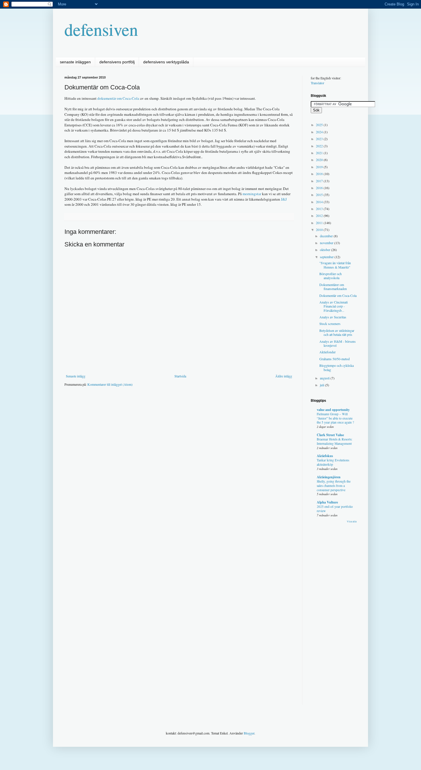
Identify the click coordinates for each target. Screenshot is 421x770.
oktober (325, 249)
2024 (320, 132)
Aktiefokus (325, 455)
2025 (320, 124)
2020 (320, 159)
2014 (320, 201)
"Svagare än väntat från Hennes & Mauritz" (335, 264)
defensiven (101, 29)
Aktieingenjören (329, 477)
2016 (320, 187)
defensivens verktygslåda (166, 62)
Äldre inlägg (283, 376)
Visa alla (352, 521)
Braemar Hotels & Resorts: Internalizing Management (334, 441)
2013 (320, 208)
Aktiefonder (327, 352)
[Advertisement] (168, 408)
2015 (320, 194)
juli (322, 385)
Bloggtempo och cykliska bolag (336, 367)
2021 (320, 152)
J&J (284, 199)
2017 (320, 181)
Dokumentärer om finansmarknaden (333, 286)
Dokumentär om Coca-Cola (338, 295)
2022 (320, 146)
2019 (320, 166)
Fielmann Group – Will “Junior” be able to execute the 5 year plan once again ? (335, 418)
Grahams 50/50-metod (334, 358)
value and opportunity (333, 409)
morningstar (252, 193)
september (327, 256)
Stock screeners (330, 323)
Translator (317, 83)
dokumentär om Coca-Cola (118, 98)
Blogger (249, 733)
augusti (325, 378)
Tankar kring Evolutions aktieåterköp (333, 462)
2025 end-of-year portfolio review (335, 508)
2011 (320, 222)
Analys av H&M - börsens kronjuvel (337, 343)
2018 (320, 173)
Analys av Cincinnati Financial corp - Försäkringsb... (333, 306)
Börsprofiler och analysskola (330, 275)
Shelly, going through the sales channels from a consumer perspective (334, 485)
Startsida (180, 376)
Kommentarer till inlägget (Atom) (110, 384)
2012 (320, 215)
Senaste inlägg (75, 376)
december (327, 236)
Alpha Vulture (327, 502)
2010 (320, 229)
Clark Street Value (330, 434)
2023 (320, 138)
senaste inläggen (75, 62)
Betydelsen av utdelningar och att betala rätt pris (336, 332)
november (327, 242)
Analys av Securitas (332, 317)
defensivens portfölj (117, 62)
